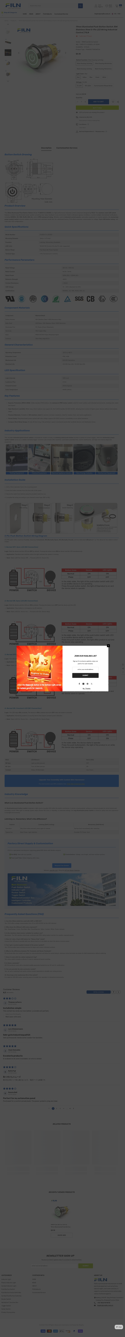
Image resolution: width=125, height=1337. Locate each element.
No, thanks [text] (86, 688)
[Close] (108, 645)
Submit (85, 675)
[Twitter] (92, 684)
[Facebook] (79, 684)
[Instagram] (83, 684)
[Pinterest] (87, 684)
